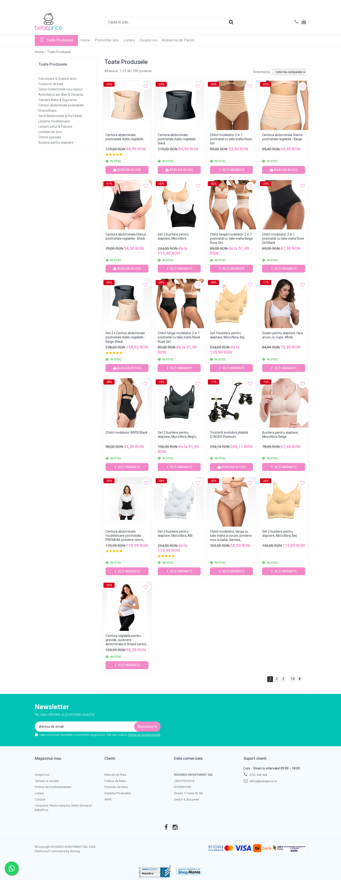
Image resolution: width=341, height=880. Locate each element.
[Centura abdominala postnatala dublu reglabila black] (179, 105)
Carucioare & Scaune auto (58, 78)
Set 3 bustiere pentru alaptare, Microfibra (173, 236)
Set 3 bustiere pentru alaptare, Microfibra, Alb (175, 533)
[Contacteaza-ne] (296, 22)
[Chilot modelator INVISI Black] (127, 403)
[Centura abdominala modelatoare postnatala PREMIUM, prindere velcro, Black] (127, 502)
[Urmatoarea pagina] (300, 679)
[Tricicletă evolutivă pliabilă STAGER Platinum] (231, 403)
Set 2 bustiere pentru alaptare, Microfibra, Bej (279, 533)
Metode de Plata (115, 774)
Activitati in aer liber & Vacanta (61, 94)
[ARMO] (155, 871)
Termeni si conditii (47, 781)
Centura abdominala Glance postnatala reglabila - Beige (282, 137)
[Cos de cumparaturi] (303, 22)
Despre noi (148, 40)
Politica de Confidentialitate (144, 735)
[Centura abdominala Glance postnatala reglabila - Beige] (283, 105)
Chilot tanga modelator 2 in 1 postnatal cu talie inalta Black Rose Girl (179, 337)
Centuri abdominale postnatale (61, 105)
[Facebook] (166, 827)
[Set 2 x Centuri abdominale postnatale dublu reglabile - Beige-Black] (127, 303)
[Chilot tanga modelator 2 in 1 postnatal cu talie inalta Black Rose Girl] (179, 303)
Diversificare (48, 110)
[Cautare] (231, 22)
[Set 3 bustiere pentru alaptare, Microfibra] (179, 204)
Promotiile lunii (107, 40)
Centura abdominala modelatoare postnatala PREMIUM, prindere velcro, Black (125, 536)
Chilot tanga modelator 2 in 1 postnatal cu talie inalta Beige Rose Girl (231, 238)
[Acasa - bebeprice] (58, 22)
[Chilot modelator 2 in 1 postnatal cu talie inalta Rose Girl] (231, 105)
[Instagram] (175, 827)
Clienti (109, 758)
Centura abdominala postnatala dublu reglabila (124, 137)
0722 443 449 (258, 775)
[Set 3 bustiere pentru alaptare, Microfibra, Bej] (231, 303)
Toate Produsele (59, 40)
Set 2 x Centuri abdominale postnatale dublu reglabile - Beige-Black (125, 337)
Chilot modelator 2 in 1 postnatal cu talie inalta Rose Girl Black (283, 238)
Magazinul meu (48, 758)
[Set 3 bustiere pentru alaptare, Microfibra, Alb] (179, 502)
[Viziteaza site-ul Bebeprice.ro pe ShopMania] (189, 871)
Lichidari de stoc (50, 132)
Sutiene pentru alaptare (56, 142)
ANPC (108, 799)
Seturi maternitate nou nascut (61, 89)
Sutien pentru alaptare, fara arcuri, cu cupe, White (282, 335)
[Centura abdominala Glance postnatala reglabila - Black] (127, 204)
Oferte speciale (50, 137)
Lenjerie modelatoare (54, 121)
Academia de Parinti (178, 40)
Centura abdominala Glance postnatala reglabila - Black (126, 236)
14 (293, 679)
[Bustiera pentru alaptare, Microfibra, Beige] (283, 403)
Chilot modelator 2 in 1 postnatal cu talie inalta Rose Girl (231, 139)
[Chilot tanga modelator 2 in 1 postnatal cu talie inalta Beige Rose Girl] (231, 204)
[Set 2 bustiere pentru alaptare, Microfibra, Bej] (283, 502)
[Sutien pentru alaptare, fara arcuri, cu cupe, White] (283, 303)
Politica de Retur (115, 781)
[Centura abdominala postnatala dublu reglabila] (127, 105)
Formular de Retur (116, 787)
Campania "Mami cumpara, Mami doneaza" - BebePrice (64, 808)
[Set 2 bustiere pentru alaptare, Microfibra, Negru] (179, 403)
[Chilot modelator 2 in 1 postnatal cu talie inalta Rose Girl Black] (283, 204)
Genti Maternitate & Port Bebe (60, 116)
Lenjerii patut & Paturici (55, 126)
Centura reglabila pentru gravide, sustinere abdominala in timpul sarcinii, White (127, 640)
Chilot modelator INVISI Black (127, 432)
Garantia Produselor (117, 793)
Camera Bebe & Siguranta (58, 100)
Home (85, 40)
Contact (40, 799)
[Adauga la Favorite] (146, 87)
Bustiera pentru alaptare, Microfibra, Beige (280, 434)
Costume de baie (51, 84)
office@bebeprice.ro (263, 781)
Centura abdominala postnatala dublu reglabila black (177, 139)
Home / (40, 52)
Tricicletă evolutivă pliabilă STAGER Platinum (229, 434)
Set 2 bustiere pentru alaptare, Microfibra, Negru (177, 434)
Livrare (129, 40)
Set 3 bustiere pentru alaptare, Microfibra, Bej (227, 335)
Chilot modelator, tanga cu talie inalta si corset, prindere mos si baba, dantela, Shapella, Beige (231, 536)
